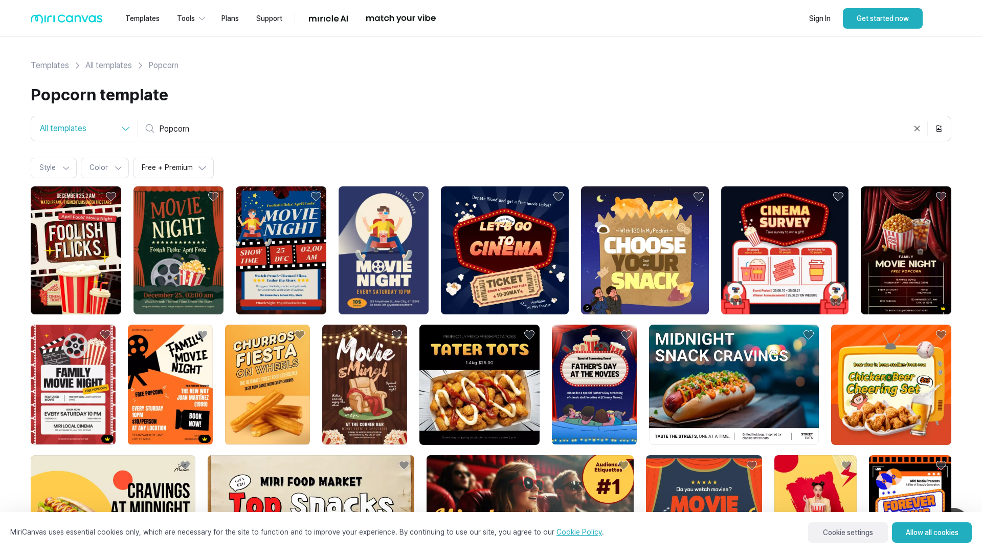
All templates (108, 65)
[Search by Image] (939, 128)
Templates (50, 65)
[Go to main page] (67, 21)
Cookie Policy (579, 532)
